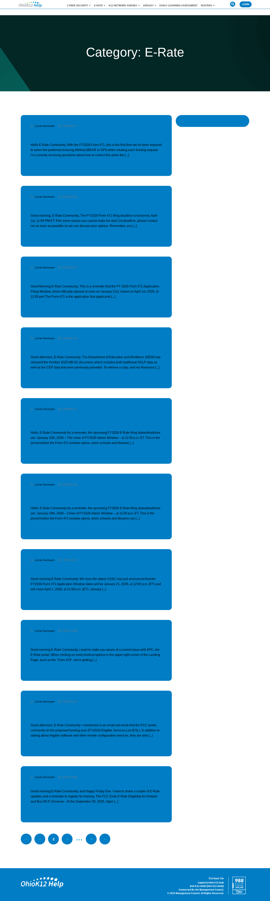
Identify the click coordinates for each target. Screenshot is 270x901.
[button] (232, 4)
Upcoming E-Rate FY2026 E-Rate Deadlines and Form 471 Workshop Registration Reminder (86, 420)
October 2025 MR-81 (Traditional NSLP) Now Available (94, 347)
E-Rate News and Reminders (77, 783)
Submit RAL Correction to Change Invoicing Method (84, 134)
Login (245, 4)
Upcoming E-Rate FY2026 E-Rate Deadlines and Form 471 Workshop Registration (86, 495)
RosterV (206, 5)
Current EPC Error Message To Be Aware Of (96, 639)
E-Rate (98, 5)
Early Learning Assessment (178, 5)
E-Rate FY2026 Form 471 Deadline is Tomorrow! (90, 205)
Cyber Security (77, 5)
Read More (38, 165)
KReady (148, 5)
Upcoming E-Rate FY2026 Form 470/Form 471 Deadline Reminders (86, 276)
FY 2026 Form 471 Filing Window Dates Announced (94, 568)
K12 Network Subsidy (123, 5)
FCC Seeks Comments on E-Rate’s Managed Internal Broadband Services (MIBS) (91, 713)
